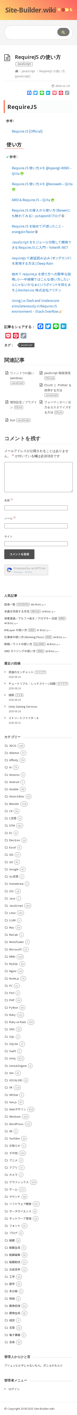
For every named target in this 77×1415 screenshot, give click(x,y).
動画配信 (14, 1262)
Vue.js (13, 1102)
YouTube (14, 1138)
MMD (12, 956)
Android (14, 782)
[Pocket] (54, 94)
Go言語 (13, 876)
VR (10, 1087)
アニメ (13, 1160)
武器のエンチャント (27, 672)
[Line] (42, 94)
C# (10, 811)
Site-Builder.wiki (30, 9)
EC (10, 833)
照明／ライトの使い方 (24, 644)
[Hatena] (48, 94)
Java (12, 898)
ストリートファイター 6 (23, 718)
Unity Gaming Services (23, 706)
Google (14, 869)
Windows (15, 1116)
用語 (15, 695)
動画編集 (14, 1255)
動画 (12, 1240)
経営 (12, 1320)
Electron (14, 840)
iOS (11, 891)
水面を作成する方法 (22, 611)
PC (11, 986)
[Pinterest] (61, 94)
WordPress (16, 1124)
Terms (28, 572)
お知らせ (14, 1146)
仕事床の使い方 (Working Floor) (27, 637)
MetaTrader (16, 942)
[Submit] (63, 32)
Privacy (18, 572)
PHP (12, 1000)
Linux (12, 913)
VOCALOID (15, 1080)
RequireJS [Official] (27, 131)
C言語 (12, 818)
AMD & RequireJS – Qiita (31, 199)
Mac (11, 927)
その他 (13, 1153)
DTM (12, 825)
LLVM (12, 920)
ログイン (14, 1389)
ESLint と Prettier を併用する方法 (58, 390)
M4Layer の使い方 (19, 630)
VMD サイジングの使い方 (23, 651)
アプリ (13, 1167)
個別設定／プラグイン (23, 404)
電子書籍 (14, 1335)
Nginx (12, 971)
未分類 (13, 1291)
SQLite (13, 1044)
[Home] (16, 71)
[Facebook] (29, 94)
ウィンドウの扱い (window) (22, 377)
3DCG (12, 746)
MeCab (13, 935)
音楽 (12, 1342)
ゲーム (13, 1189)
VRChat (13, 1095)
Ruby (12, 1015)
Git (11, 862)
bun (19, 420)
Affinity (13, 760)
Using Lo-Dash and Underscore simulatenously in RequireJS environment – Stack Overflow (35, 306)
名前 (8, 500)
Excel (12, 847)
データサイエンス (20, 1211)
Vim (11, 1073)
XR (10, 1131)
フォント (14, 1226)
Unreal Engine (18, 1066)
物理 (12, 1298)
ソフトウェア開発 (20, 1204)
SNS (12, 1029)
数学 (12, 1284)
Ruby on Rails (17, 1022)
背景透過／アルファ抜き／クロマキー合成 (34, 618)
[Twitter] (35, 94)
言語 (12, 1328)
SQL (12, 1037)
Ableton (14, 753)
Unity (12, 1058)
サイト (8, 536)
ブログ (13, 1233)
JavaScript (28, 71)
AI (10, 767)
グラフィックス (19, 1182)
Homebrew (16, 884)
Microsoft (15, 949)
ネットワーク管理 (20, 1218)
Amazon (14, 775)
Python (13, 1007)
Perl (11, 993)
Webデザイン (17, 1109)
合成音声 (14, 1269)
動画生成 (14, 1247)
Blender (14, 804)
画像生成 (14, 1313)
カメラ (13, 1175)
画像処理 (14, 1306)
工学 (12, 1277)
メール (10, 518)
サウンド (14, 1196)
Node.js (14, 978)
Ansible (14, 789)
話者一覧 (16, 604)
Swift (12, 1051)
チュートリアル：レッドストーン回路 (38, 683)
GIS (11, 854)
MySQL (13, 964)
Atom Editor (16, 796)
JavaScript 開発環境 (57, 375)
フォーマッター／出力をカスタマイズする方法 (57, 407)
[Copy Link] (67, 94)
